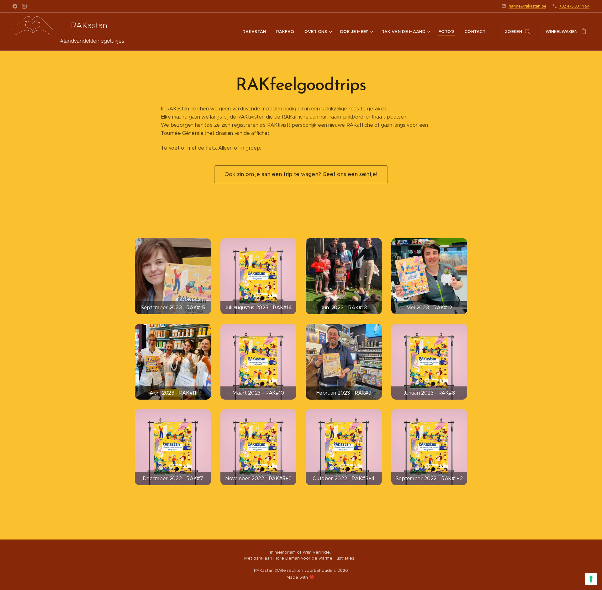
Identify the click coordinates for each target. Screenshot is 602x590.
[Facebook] (15, 6)
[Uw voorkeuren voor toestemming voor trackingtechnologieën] (591, 579)
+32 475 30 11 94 (574, 6)
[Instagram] (24, 6)
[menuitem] (256, 32)
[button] (517, 32)
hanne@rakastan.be (527, 6)
